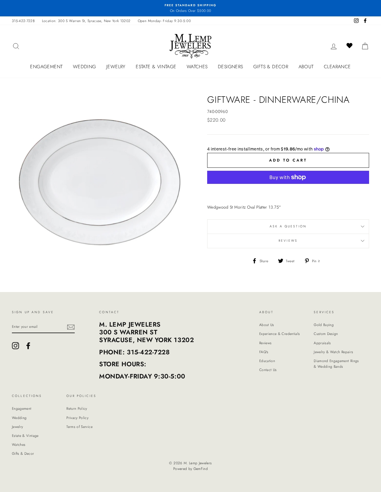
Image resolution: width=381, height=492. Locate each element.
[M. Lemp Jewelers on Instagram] (15, 345)
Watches (197, 66)
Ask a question (288, 226)
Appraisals (322, 342)
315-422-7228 (23, 20)
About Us (266, 324)
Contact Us (268, 369)
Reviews (265, 342)
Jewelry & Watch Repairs (333, 351)
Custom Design (326, 333)
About (306, 66)
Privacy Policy (77, 417)
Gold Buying (324, 324)
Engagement (46, 66)
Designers (230, 66)
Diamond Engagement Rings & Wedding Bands (336, 363)
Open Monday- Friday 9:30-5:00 (164, 20)
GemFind (200, 468)
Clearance (337, 66)
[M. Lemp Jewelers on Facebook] (28, 345)
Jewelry (116, 66)
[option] (190, 8)
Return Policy (76, 408)
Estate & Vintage (156, 66)
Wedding (84, 66)
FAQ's (263, 351)
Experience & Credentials (279, 333)
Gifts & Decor (270, 66)
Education (267, 360)
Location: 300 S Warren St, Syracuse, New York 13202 (86, 20)
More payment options (288, 191)
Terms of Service (79, 426)
